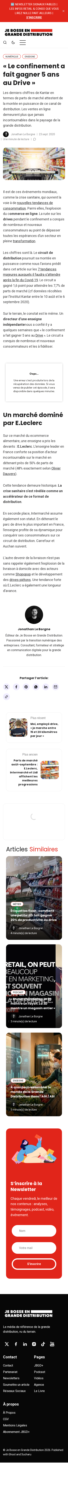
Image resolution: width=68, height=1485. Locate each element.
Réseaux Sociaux (14, 1391)
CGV (6, 1419)
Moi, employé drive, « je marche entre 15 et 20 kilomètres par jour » (44, 730)
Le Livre (39, 1391)
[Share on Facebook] (16, 686)
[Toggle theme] (13, 42)
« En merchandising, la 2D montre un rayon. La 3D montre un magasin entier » (33, 1003)
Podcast (39, 1372)
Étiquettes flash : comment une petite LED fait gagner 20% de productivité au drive (34, 915)
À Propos (9, 1412)
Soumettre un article (16, 1384)
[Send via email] (55, 686)
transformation (24, 241)
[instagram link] (34, 1344)
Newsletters (11, 1378)
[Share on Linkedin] (45, 686)
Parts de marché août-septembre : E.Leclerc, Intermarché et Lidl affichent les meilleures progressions (24, 772)
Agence (39, 1384)
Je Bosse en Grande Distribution (25, 1450)
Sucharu (26, 1454)
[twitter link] (7, 1344)
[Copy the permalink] (6, 696)
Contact (8, 1365)
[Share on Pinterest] (26, 686)
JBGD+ (38, 1365)
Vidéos (38, 1378)
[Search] (5, 42)
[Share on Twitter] (6, 686)
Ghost (12, 1454)
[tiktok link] (43, 1344)
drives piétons (20, 580)
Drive (39, 335)
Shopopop (23, 574)
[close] (63, 11)
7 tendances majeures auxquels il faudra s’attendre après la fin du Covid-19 (31, 274)
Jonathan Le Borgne (23, 134)
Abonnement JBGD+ (16, 1432)
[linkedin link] (25, 1344)
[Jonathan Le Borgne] (6, 134)
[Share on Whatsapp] (35, 686)
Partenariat (10, 1372)
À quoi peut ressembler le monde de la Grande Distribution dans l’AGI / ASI (33, 1092)
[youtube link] (52, 1344)
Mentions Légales (15, 1425)
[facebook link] (16, 1344)
